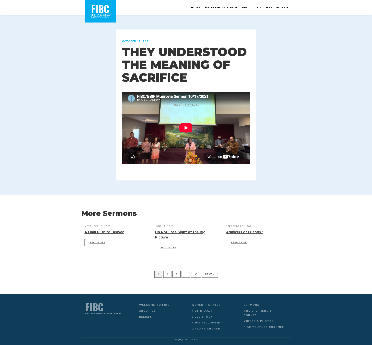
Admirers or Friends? (244, 232)
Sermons (251, 304)
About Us (250, 7)
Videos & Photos (259, 320)
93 (196, 274)
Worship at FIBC (219, 7)
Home (195, 7)
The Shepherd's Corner (258, 312)
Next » (209, 274)
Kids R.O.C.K (202, 310)
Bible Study (202, 316)
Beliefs (145, 316)
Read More (97, 242)
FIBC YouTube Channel (264, 327)
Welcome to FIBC (154, 304)
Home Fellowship (207, 322)
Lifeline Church (205, 328)
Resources (275, 7)
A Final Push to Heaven (104, 232)
